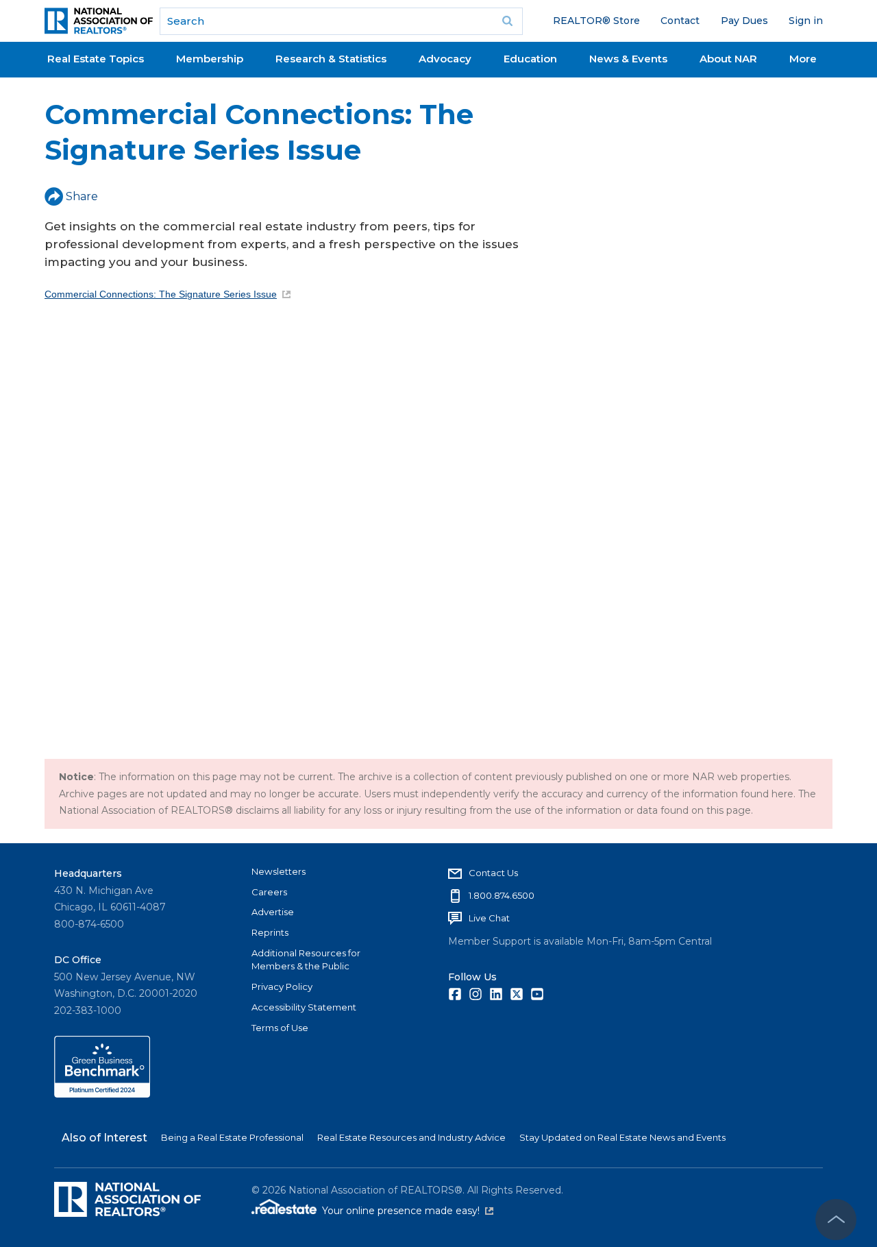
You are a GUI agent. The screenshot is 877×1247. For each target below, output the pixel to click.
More (803, 58)
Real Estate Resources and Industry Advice (411, 1137)
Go (507, 21)
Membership (209, 58)
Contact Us (493, 872)
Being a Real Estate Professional (232, 1137)
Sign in (806, 20)
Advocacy (445, 58)
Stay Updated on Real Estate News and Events (622, 1137)
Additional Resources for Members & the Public (305, 959)
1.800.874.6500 (501, 895)
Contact (680, 20)
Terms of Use (279, 1027)
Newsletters (278, 871)
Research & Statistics (330, 58)
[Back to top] (835, 1219)
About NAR (728, 58)
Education (530, 58)
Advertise (272, 911)
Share (82, 196)
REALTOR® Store (596, 20)
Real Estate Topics (95, 58)
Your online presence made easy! (407, 1210)
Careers (269, 891)
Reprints (269, 932)
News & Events (628, 58)
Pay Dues (744, 20)
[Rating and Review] (102, 1094)
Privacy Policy (281, 986)
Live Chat (489, 917)
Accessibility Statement (303, 1007)
